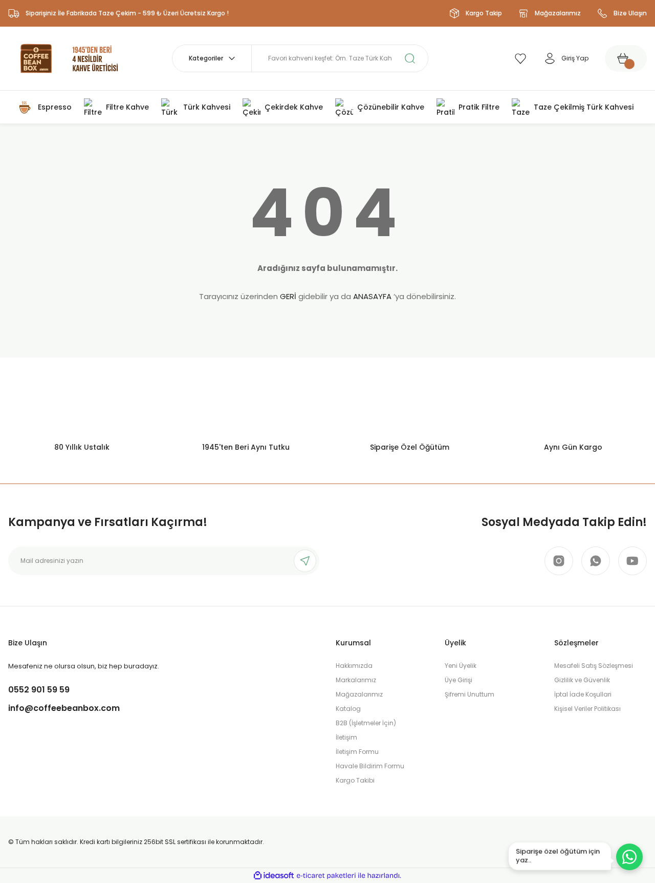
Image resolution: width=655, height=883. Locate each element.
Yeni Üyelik (460, 665)
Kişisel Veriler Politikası (587, 708)
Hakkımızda (354, 665)
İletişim (346, 737)
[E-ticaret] (326, 875)
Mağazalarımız (359, 694)
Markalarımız (356, 680)
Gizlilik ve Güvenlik (582, 680)
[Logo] (69, 57)
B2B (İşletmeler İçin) (366, 723)
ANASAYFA (372, 296)
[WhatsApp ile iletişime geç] (629, 857)
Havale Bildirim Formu (370, 766)
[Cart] (626, 58)
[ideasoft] (273, 875)
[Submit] (305, 561)
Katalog (348, 708)
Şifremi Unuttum (469, 694)
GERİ (288, 296)
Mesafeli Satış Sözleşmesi (593, 665)
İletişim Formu (357, 751)
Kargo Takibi (355, 780)
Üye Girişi (458, 680)
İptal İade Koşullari (583, 694)
